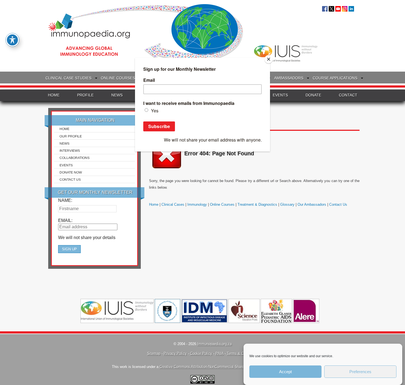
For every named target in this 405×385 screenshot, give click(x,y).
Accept (285, 371)
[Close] (268, 59)
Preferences (360, 371)
